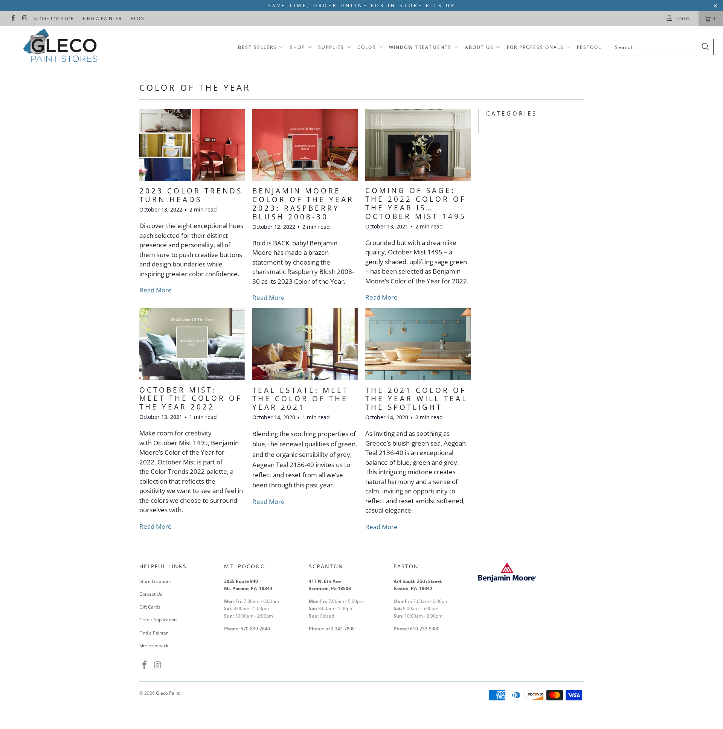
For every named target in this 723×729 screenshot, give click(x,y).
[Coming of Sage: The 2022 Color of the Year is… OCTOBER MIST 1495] (418, 144)
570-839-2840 (255, 629)
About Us (480, 47)
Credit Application (158, 619)
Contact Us (150, 594)
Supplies (331, 47)
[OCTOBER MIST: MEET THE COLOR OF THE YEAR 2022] (192, 343)
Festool (589, 47)
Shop (297, 47)
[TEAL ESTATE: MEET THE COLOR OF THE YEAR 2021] (305, 344)
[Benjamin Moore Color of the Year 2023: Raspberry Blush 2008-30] (305, 145)
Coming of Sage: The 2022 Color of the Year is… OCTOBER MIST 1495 (415, 203)
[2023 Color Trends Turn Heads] (192, 145)
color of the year (195, 87)
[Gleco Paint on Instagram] (24, 18)
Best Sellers (257, 47)
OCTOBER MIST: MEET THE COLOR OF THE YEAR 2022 (190, 398)
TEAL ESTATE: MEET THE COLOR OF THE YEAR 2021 (300, 398)
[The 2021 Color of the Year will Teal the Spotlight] (418, 344)
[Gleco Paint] (62, 46)
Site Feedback (153, 645)
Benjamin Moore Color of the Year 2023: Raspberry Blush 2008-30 (303, 203)
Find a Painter (102, 18)
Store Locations (155, 581)
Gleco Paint (168, 693)
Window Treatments (420, 47)
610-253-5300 (424, 629)
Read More (155, 290)
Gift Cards (149, 607)
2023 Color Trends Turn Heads (191, 195)
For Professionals (536, 47)
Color (366, 47)
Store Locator (54, 18)
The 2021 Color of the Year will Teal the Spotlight (416, 398)
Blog (137, 18)
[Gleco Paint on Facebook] (12, 18)
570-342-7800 (340, 629)
